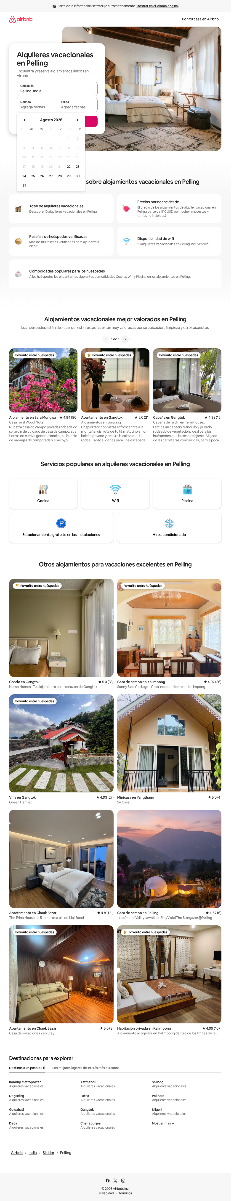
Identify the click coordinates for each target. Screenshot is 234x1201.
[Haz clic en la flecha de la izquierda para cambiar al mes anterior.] (24, 120)
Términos (125, 1193)
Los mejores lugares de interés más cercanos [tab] (86, 1068)
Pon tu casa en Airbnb (200, 19)
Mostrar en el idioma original (157, 6)
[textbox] (36, 107)
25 (33, 176)
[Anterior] (105, 339)
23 (78, 167)
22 (69, 167)
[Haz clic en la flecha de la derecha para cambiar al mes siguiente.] (77, 120)
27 (51, 176)
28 (60, 176)
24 (24, 176)
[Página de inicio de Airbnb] (20, 19)
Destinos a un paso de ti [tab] (27, 1068)
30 (78, 176)
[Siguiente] (125, 339)
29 (69, 176)
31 (24, 185)
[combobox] (57, 91)
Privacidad (106, 1193)
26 (42, 176)
